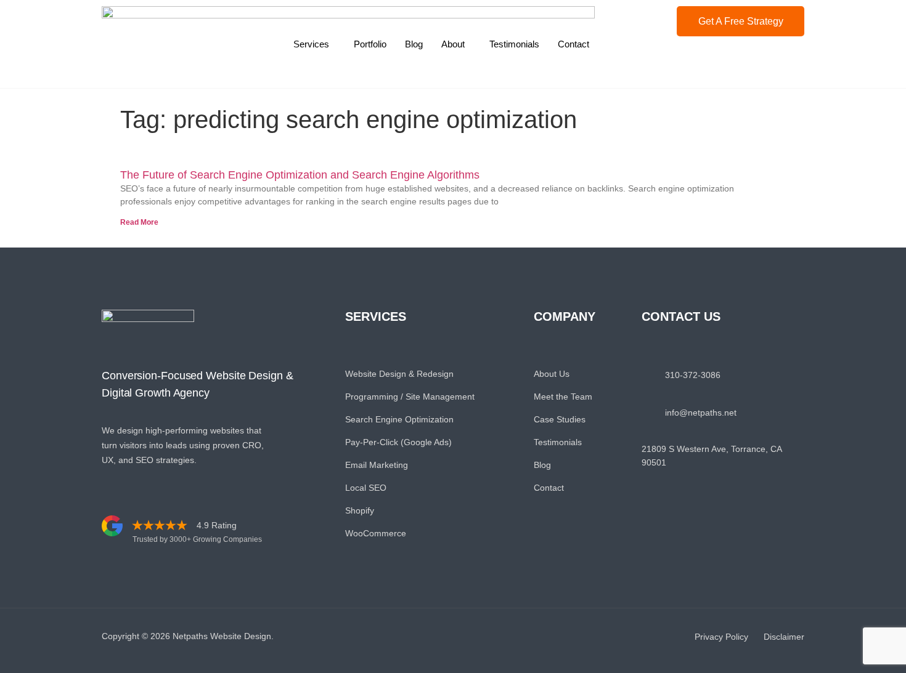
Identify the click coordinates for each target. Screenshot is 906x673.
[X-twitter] (704, 538)
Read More (139, 222)
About (453, 44)
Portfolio (370, 44)
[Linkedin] (677, 538)
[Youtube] (732, 538)
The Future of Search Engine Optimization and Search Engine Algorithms (300, 175)
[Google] (760, 538)
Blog (414, 44)
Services (311, 44)
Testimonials (514, 44)
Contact (573, 44)
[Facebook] (649, 538)
